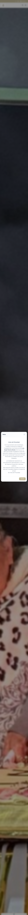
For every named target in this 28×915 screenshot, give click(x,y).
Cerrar (22, 478)
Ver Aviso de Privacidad (14, 472)
